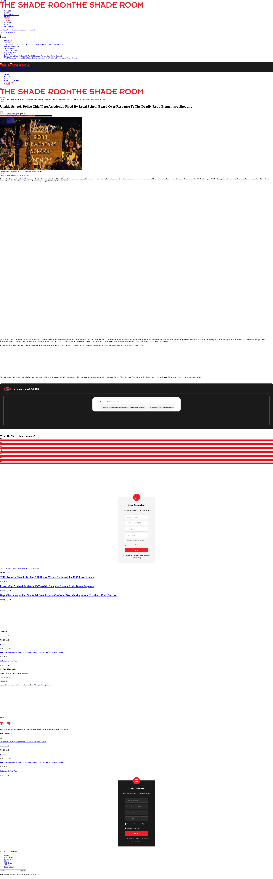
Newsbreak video (10, 52)
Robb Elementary (28, 179)
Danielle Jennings (12, 114)
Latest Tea (9, 99)
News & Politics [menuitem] (9, 857)
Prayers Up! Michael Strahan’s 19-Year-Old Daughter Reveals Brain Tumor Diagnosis (33, 56)
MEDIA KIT (8, 26)
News (2, 101)
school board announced (31, 339)
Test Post (7, 42)
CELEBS (7, 11)
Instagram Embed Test (11, 46)
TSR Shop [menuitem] (7, 865)
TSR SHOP (8, 20)
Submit (23, 870)
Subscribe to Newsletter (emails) (135, 540)
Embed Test (8, 41)
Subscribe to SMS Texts (133, 545)
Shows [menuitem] (6, 861)
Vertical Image (9, 48)
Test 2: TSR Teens (10, 50)
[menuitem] (138, 855)
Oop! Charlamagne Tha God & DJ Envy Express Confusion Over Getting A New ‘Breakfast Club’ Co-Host (40, 58)
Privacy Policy (136, 558)
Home (2, 99)
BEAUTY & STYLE (11, 15)
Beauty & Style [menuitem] (9, 859)
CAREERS (8, 24)
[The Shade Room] (10, 63)
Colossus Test (9, 54)
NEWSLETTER (10, 22)
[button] (4, 1)
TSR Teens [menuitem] (8, 863)
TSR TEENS (8, 19)
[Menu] (0, 34)
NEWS (6, 13)
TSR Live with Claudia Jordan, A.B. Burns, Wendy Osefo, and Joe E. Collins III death (33, 44)
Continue (136, 550)
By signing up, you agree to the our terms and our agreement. (25, 685)
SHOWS (7, 17)
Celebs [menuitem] (6, 855)
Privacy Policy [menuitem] (9, 867)
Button (2, 97)
